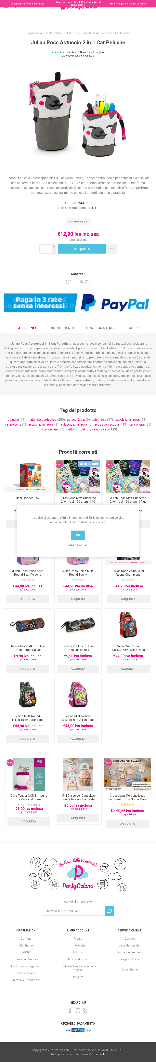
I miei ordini (78, 945)
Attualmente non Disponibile (28, 489)
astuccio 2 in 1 (102, 429)
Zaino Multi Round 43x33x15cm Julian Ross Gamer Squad (128, 649)
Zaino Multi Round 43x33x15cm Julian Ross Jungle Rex (27, 719)
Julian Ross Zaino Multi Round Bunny (77, 572)
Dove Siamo (130, 969)
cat (83, 429)
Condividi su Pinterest (81, 282)
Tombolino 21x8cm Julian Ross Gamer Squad (28, 648)
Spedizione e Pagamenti (26, 966)
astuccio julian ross (74, 424)
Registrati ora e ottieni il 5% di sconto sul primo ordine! (78, 3)
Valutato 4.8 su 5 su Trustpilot (78, 54)
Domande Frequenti (130, 952)
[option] (28, 793)
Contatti (26, 938)
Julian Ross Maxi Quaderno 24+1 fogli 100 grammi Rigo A (128, 501)
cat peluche (13, 424)
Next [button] (151, 794)
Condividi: (78, 274)
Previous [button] (5, 794)
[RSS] (85, 1010)
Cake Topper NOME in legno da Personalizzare (28, 797)
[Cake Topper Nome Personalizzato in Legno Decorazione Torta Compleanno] (28, 774)
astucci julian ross (41, 424)
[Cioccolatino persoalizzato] (127, 774)
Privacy (78, 977)
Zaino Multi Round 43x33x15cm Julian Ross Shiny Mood (77, 719)
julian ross (99, 420)
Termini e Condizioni (26, 980)
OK (78, 535)
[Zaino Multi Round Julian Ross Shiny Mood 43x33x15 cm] (78, 694)
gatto (70, 429)
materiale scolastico (42, 420)
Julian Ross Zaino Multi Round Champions (128, 572)
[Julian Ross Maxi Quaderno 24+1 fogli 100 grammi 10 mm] (78, 476)
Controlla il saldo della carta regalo (78, 968)
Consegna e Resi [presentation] (101, 328)
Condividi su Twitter (68, 282)
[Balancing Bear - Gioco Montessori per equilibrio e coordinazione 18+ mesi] (27, 476)
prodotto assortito (89, 464)
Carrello (130, 938)
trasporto (100, 1054)
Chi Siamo (26, 945)
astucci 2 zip (76, 420)
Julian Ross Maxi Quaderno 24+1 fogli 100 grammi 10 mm (78, 501)
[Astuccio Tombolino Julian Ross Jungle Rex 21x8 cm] (78, 625)
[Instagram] (78, 1010)
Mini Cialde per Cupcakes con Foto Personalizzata (78, 797)
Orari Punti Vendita (26, 959)
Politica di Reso (26, 973)
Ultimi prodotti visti (78, 959)
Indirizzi (78, 952)
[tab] (28, 328)
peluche (13, 420)
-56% (10, 762)
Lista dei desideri (130, 945)
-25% (59, 464)
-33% (109, 762)
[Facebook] (70, 1010)
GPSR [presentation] (133, 328)
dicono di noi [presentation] (62, 328)
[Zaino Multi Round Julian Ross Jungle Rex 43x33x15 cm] (27, 694)
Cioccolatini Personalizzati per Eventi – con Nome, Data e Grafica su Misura (127, 799)
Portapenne (49, 429)
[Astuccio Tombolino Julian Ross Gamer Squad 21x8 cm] (27, 625)
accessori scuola (107, 424)
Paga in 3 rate (130, 959)
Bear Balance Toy (27, 498)
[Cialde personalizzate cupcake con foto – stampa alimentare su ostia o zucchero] (78, 774)
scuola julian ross (127, 420)
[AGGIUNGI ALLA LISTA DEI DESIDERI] (112, 249)
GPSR (26, 952)
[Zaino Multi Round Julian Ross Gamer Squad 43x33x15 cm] (128, 625)
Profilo (78, 938)
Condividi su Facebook (75, 282)
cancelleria (137, 424)
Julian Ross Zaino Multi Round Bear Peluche (27, 572)
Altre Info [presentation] (28, 328)
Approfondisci (78, 545)
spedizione (80, 239)
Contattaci (142, 3)
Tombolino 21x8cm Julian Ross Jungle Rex (78, 648)
